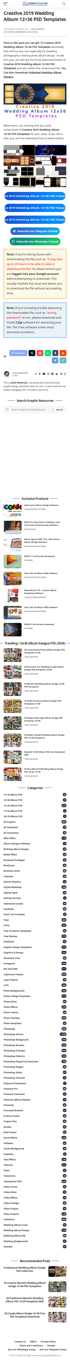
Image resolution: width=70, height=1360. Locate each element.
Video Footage (35, 1203)
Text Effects (35, 1159)
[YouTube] (44, 374)
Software (28, 560)
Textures (35, 1164)
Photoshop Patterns (35, 1056)
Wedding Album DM (35, 1235)
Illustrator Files (35, 958)
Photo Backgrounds (35, 990)
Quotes (35, 1126)
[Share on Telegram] (55, 360)
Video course (35, 1186)
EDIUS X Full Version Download (39, 624)
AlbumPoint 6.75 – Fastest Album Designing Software (40, 592)
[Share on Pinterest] (40, 353)
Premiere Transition (35, 1094)
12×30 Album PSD (35, 800)
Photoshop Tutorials (35, 1077)
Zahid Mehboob (19, 373)
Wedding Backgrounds (35, 1241)
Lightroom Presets (35, 974)
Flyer (35, 919)
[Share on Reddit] (63, 353)
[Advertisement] (35, 455)
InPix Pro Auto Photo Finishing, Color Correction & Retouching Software (42, 524)
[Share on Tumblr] (55, 353)
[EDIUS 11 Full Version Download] (13, 561)
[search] (63, 4)
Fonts (35, 925)
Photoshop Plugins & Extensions (35, 1061)
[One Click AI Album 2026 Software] (13, 578)
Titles (35, 1170)
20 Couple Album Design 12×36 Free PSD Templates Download (24, 1315)
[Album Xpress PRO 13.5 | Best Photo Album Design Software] (13, 544)
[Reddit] (56, 374)
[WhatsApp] (65, 374)
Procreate (35, 1105)
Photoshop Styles (35, 1072)
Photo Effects (35, 1007)
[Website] (36, 374)
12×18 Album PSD (35, 794)
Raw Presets (35, 1132)
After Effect (35, 838)
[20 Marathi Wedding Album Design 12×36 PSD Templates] (13, 689)
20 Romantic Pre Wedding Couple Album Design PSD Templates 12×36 (44, 668)
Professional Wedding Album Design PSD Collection (25, 1269)
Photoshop (35, 1028)
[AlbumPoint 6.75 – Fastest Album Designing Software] (13, 595)
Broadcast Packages (35, 860)
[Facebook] (40, 374)
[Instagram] (48, 374)
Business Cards (35, 870)
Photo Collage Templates (35, 996)
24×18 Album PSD (35, 816)
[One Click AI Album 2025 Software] (13, 612)
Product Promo (35, 1116)
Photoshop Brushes (35, 1045)
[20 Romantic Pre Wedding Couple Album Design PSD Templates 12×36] (13, 672)
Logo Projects (35, 979)
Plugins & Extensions (35, 1083)
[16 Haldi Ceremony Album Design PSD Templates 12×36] (13, 706)
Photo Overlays (35, 1018)
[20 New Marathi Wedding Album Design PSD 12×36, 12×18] (13, 774)
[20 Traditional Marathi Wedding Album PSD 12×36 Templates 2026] (57, 1302)
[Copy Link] (63, 360)
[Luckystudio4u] (35, 3)
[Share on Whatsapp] (48, 353)
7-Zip (18, 322)
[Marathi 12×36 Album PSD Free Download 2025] (13, 757)
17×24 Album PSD (35, 811)
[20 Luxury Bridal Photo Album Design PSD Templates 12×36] (13, 655)
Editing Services (35, 898)
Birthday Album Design (35, 849)
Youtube (35, 1246)
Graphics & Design (35, 952)
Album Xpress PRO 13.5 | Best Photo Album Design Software (42, 541)
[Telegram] (61, 374)
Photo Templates (35, 1023)
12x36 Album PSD (38, 29)
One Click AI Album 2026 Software (41, 573)
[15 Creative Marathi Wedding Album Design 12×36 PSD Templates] (57, 1286)
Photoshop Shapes (35, 1066)
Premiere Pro (35, 1088)
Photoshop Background (35, 1039)
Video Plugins (35, 1208)
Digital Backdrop (35, 887)
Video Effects (35, 1197)
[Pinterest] (52, 374)
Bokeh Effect (35, 854)
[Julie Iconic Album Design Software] (13, 510)
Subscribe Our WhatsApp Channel (37, 241)
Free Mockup (35, 936)
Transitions (35, 1175)
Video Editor (35, 1192)
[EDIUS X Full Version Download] (13, 629)
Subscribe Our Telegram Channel (37, 231)
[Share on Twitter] (32, 353)
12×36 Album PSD (35, 805)
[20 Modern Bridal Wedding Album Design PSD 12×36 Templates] (13, 740)
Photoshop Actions (35, 1034)
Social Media (35, 1137)
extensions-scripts (35, 903)
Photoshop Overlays (35, 1050)
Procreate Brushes (35, 1110)
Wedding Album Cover (35, 1224)
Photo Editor (30, 529)
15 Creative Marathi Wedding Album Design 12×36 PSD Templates (25, 1284)
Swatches (35, 1154)
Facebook (35, 909)
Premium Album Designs (35, 1099)
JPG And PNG (35, 968)
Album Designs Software (35, 509)
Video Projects (35, 1214)
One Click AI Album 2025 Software (41, 607)
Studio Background (35, 1148)
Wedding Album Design (35, 1230)
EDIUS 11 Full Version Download (39, 556)
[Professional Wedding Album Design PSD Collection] (57, 1271)
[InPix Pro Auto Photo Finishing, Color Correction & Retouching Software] (13, 527)
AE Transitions (35, 832)
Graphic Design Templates (35, 947)
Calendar (35, 876)
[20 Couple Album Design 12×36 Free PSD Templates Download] (57, 1317)
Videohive (35, 1219)
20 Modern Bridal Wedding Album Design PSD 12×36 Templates (44, 736)
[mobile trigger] (7, 3)
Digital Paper (35, 892)
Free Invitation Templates (35, 930)
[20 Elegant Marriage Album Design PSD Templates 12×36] (13, 723)
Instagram (35, 963)
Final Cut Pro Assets (35, 914)
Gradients (35, 941)
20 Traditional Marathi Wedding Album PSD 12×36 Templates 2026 (25, 1300)
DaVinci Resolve (35, 881)
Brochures (35, 865)
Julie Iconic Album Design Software (41, 505)
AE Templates (35, 827)
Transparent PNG (35, 1181)
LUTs (35, 985)
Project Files (35, 1121)
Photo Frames (35, 1012)
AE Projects (35, 821)
